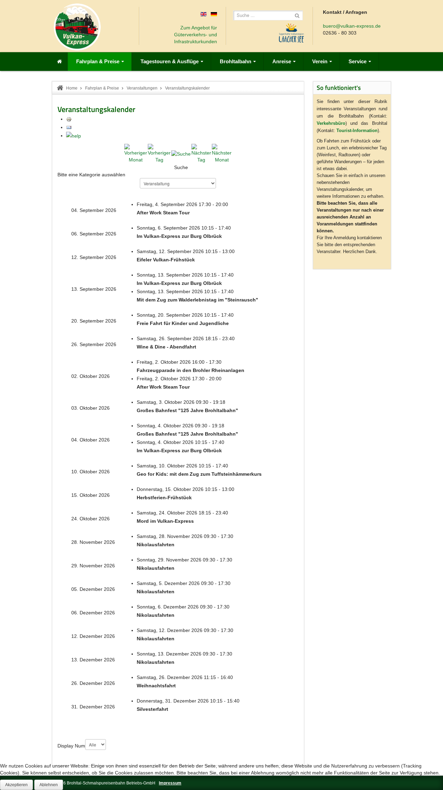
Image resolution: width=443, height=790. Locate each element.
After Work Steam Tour (163, 212)
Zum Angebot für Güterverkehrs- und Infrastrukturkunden (195, 34)
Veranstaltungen (142, 88)
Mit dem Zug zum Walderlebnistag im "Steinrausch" (197, 300)
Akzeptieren (16, 784)
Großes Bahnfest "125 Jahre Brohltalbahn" (187, 410)
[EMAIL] (69, 127)
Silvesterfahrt (152, 709)
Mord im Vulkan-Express (165, 521)
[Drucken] (69, 119)
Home (72, 88)
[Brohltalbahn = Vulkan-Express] (77, 27)
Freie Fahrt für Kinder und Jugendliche (183, 323)
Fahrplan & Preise (102, 88)
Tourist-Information (357, 130)
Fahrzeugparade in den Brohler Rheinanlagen (190, 370)
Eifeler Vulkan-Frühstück (166, 259)
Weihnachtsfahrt (156, 685)
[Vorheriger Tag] (159, 153)
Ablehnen (48, 784)
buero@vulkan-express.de (352, 26)
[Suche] (181, 153)
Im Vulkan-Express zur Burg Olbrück (179, 236)
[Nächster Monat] (222, 153)
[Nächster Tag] (201, 153)
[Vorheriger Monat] (135, 153)
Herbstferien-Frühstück (164, 497)
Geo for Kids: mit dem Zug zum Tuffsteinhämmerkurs (199, 474)
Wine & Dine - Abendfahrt (166, 347)
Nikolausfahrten (155, 544)
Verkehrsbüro (331, 123)
